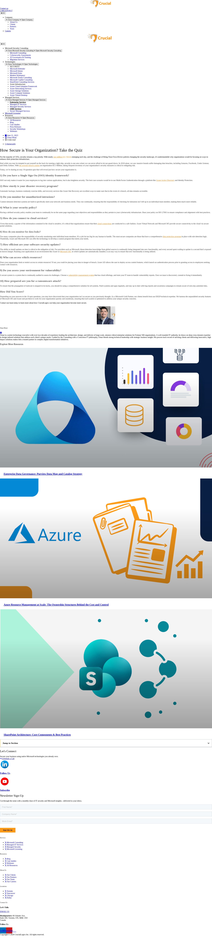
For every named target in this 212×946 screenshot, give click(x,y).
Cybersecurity (10, 144)
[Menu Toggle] (3, 13)
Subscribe (5, 790)
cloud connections (104, 224)
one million (57, 157)
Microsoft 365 (65, 252)
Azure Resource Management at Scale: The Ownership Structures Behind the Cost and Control (56, 604)
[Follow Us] (5, 768)
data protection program (172, 236)
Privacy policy (5, 939)
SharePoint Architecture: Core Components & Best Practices (37, 734)
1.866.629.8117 (15, 907)
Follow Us (5, 773)
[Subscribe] (5, 785)
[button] (208, 743)
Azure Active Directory (165, 180)
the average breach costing (29, 165)
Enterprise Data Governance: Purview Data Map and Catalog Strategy (43, 473)
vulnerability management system (81, 275)
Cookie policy (5, 943)
